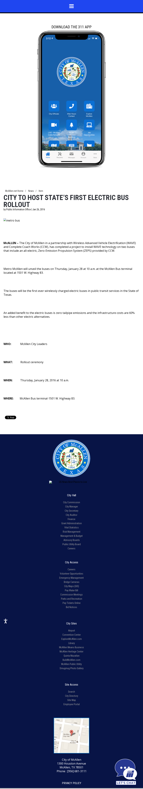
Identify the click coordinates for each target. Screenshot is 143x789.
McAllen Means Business (71, 647)
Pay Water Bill (71, 590)
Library (71, 643)
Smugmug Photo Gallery (72, 668)
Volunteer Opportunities (71, 573)
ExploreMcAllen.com (71, 639)
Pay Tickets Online (72, 603)
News (31, 191)
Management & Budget (72, 536)
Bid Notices (71, 607)
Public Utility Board (71, 544)
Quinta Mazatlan (72, 655)
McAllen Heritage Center (71, 651)
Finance (71, 519)
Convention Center (71, 634)
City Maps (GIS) (71, 586)
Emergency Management (71, 577)
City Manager (71, 506)
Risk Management (71, 531)
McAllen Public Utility (71, 664)
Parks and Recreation (71, 598)
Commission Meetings (71, 594)
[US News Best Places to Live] (71, 482)
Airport (71, 630)
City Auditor (71, 515)
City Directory (71, 696)
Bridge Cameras (71, 582)
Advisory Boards (71, 540)
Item (41, 191)
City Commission (71, 502)
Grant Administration (71, 523)
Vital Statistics (71, 527)
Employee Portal (71, 704)
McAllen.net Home (14, 191)
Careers (71, 548)
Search (71, 691)
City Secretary (71, 510)
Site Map (71, 700)
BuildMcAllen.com (71, 660)
